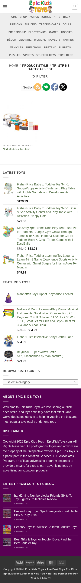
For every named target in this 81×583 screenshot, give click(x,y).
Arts (57, 17)
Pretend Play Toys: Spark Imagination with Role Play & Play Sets (46, 513)
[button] (5, 6)
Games (53, 32)
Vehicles (16, 47)
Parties (68, 39)
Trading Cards (49, 24)
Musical (40, 39)
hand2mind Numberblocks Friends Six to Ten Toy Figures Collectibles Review (44, 497)
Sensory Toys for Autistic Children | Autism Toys (45, 527)
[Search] (75, 7)
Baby (66, 17)
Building (31, 24)
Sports (28, 55)
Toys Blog (65, 55)
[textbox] (39, 382)
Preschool (33, 47)
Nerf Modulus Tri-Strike (16, 149)
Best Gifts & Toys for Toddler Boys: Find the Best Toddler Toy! (43, 541)
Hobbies (67, 32)
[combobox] (40, 382)
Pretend (50, 47)
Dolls (67, 24)
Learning (25, 39)
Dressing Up (17, 32)
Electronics (37, 32)
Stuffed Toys (46, 55)
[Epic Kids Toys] (40, 6)
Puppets (65, 47)
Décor (11, 39)
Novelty (54, 39)
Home (13, 17)
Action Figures (40, 17)
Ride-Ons (16, 24)
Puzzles (15, 55)
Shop (23, 17)
